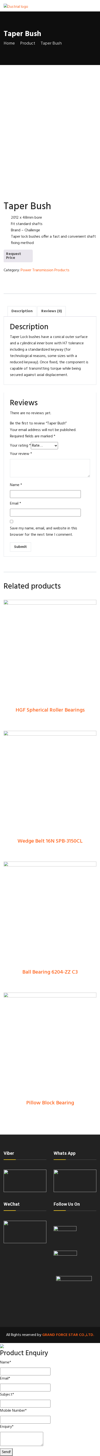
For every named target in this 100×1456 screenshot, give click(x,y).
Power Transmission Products (45, 270)
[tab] (22, 311)
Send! (6, 1452)
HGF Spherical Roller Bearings (50, 710)
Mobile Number (13, 1411)
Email (15, 503)
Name (16, 485)
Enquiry (7, 1427)
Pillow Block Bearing (50, 1103)
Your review (21, 454)
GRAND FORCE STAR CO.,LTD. (68, 1335)
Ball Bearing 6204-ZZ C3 (50, 972)
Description (22, 311)
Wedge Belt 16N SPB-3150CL (50, 841)
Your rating (20, 445)
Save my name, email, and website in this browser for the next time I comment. (43, 531)
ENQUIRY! (16, 258)
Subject (7, 1394)
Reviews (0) (51, 311)
